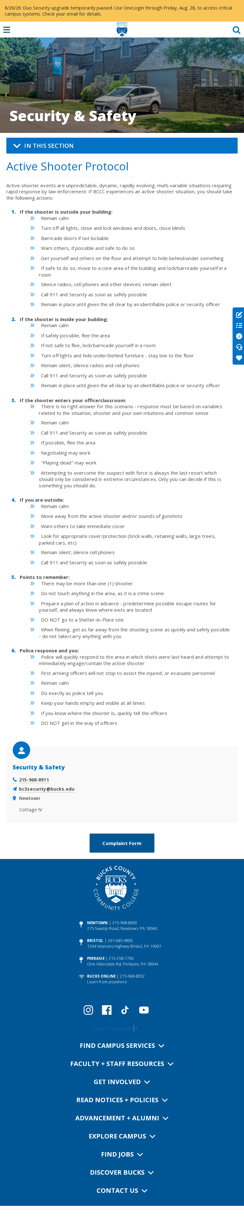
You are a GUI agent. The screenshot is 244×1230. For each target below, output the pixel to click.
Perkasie (96, 958)
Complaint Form (121, 843)
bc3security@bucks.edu (46, 789)
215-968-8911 (34, 780)
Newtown (97, 922)
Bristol (95, 940)
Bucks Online (101, 976)
